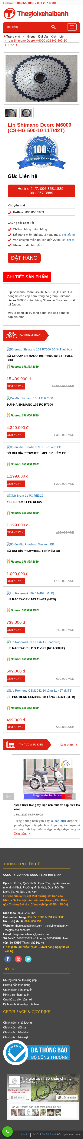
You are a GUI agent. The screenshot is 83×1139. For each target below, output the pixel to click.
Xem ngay (14, 386)
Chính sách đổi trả (14, 1027)
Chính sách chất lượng (17, 1022)
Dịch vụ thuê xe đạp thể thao (21, 1004)
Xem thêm (67, 744)
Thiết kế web (49, 1134)
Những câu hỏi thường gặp (20, 980)
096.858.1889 (51, 188)
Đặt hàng (24, 258)
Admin (24, 1134)
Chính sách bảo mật (15, 1037)
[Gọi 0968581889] (7, 1131)
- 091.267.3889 (48, 190)
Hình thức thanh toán (16, 994)
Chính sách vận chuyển (17, 989)
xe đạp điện (58, 820)
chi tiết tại (68, 234)
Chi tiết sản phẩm (27, 277)
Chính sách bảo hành (16, 1032)
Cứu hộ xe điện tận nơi (17, 999)
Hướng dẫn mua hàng (16, 984)
